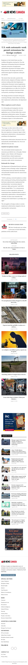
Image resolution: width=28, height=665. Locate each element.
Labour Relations (5, 581)
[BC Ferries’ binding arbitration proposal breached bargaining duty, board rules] (5, 496)
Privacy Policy (4, 656)
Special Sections (6, 579)
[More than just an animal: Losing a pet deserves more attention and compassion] (5, 513)
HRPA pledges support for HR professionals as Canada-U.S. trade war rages (18, 478)
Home (2, 18)
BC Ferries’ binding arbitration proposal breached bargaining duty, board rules (18, 495)
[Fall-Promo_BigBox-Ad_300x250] (14, 414)
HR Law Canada (5, 632)
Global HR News (5, 609)
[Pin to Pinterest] (19, 219)
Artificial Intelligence (5, 606)
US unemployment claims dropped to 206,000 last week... (14, 301)
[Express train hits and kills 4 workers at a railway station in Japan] (14, 314)
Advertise (3, 623)
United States (5, 213)
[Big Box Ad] (14, 529)
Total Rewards (4, 590)
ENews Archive (4, 594)
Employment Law (5, 602)
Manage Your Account (6, 628)
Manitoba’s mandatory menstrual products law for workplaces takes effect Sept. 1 (19, 504)
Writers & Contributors (6, 592)
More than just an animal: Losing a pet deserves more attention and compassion (18, 513)
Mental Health (4, 585)
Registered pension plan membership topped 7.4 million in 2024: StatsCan (17, 460)
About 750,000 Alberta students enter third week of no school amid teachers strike (18, 451)
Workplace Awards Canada (7, 637)
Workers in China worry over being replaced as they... (14, 277)
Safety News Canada (6, 635)
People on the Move (5, 615)
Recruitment (4, 604)
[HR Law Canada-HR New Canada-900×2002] (14, 121)
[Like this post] (16, 219)
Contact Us (5, 652)
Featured (3, 600)
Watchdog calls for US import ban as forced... (14, 374)
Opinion (3, 587)
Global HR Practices (11, 18)
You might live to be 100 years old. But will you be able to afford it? (18, 469)
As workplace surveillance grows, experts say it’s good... (14, 350)
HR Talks (3, 639)
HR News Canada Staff (12, 55)
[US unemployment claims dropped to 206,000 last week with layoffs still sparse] (14, 290)
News (3, 597)
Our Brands (5, 630)
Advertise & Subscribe (8, 621)
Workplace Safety (5, 583)
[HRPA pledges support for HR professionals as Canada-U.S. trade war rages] (5, 478)
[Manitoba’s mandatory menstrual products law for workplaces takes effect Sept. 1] (5, 504)
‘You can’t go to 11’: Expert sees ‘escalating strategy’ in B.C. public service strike (18, 521)
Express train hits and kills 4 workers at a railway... (14, 326)
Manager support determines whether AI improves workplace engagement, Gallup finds (18, 442)
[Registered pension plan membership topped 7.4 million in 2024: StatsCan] (5, 461)
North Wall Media (5, 641)
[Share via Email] (21, 219)
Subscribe (3, 625)
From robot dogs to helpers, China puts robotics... (14, 398)
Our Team (3, 654)
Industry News (4, 613)
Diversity (3, 611)
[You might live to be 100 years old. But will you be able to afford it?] (5, 470)
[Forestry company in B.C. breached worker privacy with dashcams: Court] (5, 487)
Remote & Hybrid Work (6, 617)
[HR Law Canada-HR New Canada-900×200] (14, 2)
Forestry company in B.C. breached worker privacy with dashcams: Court (18, 486)
